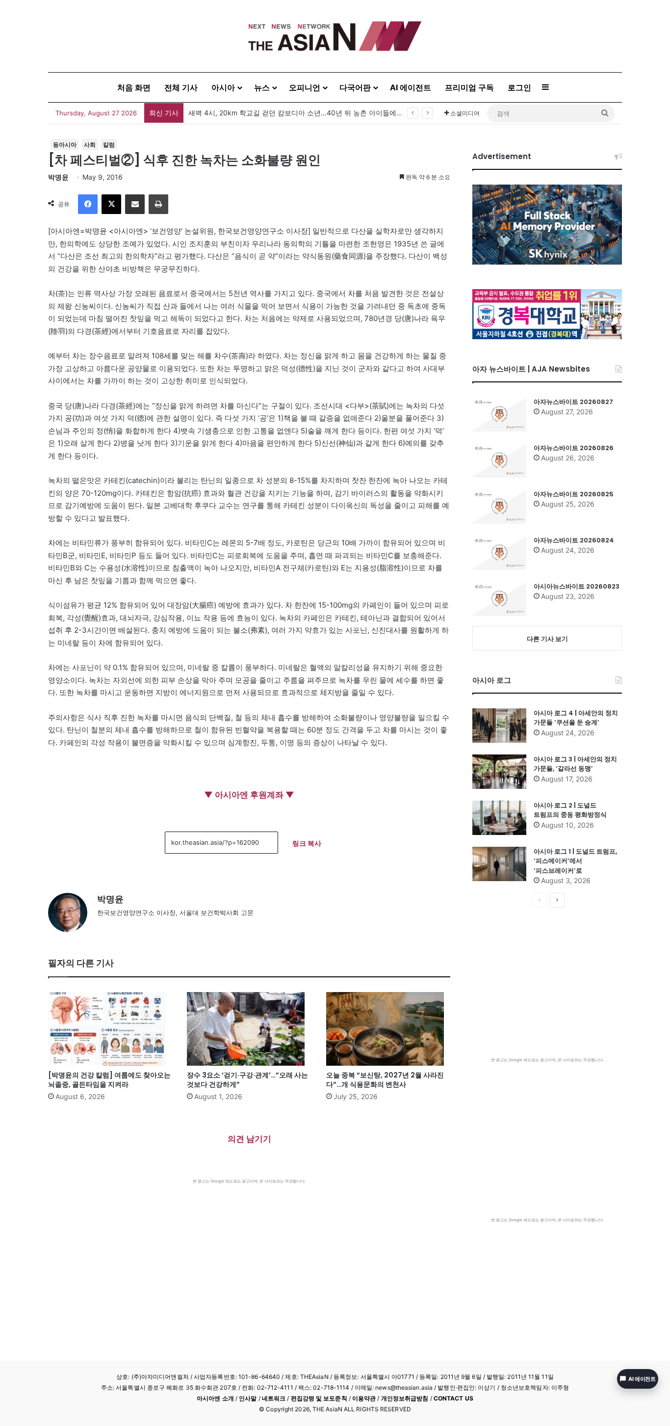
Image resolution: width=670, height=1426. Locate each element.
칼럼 (109, 144)
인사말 (248, 1398)
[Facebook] (88, 204)
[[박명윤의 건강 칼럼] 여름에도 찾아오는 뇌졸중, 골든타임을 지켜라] (110, 1029)
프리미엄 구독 (469, 87)
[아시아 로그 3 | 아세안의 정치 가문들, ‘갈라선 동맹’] (499, 771)
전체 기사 (181, 87)
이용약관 (364, 1398)
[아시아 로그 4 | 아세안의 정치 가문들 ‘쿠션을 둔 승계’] (499, 725)
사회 (90, 144)
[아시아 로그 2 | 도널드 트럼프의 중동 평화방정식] (499, 818)
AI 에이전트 (410, 87)
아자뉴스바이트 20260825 (574, 494)
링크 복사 (306, 843)
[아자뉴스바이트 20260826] (499, 460)
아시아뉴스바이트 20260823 (576, 586)
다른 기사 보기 (547, 639)
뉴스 (262, 87)
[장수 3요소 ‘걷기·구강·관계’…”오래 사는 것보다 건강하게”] (249, 1029)
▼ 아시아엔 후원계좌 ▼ (249, 795)
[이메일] (135, 204)
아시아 (223, 87)
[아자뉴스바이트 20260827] (499, 414)
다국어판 (355, 87)
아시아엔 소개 (215, 1398)
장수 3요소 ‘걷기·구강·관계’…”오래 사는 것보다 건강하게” (247, 1079)
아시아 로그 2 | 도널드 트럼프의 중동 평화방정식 (570, 810)
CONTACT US (453, 1398)
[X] (111, 204)
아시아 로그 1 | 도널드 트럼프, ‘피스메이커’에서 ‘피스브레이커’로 (575, 861)
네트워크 (273, 1398)
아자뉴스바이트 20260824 (574, 540)
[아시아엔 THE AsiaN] (335, 36)
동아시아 (65, 144)
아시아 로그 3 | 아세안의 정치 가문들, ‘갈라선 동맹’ (575, 764)
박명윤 (58, 177)
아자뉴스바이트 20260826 (574, 448)
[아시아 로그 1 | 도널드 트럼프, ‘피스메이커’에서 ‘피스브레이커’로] (499, 864)
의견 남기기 (249, 1139)
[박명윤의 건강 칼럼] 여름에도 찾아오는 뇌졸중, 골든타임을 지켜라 (109, 1079)
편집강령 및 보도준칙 (319, 1398)
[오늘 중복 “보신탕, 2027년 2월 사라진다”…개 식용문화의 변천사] (388, 1029)
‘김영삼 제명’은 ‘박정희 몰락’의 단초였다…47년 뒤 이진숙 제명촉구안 (294, 112)
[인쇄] (158, 204)
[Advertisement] (249, 1257)
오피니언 (304, 87)
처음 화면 (134, 87)
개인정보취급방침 (405, 1398)
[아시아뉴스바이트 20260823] (499, 599)
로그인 (519, 87)
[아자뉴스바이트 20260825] (499, 506)
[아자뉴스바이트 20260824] (499, 553)
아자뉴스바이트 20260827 (573, 401)
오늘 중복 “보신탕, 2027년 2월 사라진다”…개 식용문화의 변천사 (385, 1079)
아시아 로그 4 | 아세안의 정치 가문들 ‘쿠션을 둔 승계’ (576, 717)
